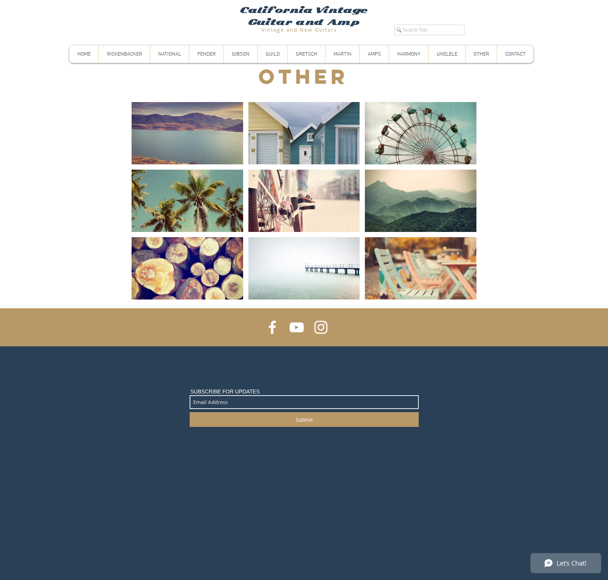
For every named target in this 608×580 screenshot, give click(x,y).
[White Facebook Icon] (272, 327)
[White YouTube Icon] (296, 327)
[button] (187, 133)
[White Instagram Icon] (321, 327)
